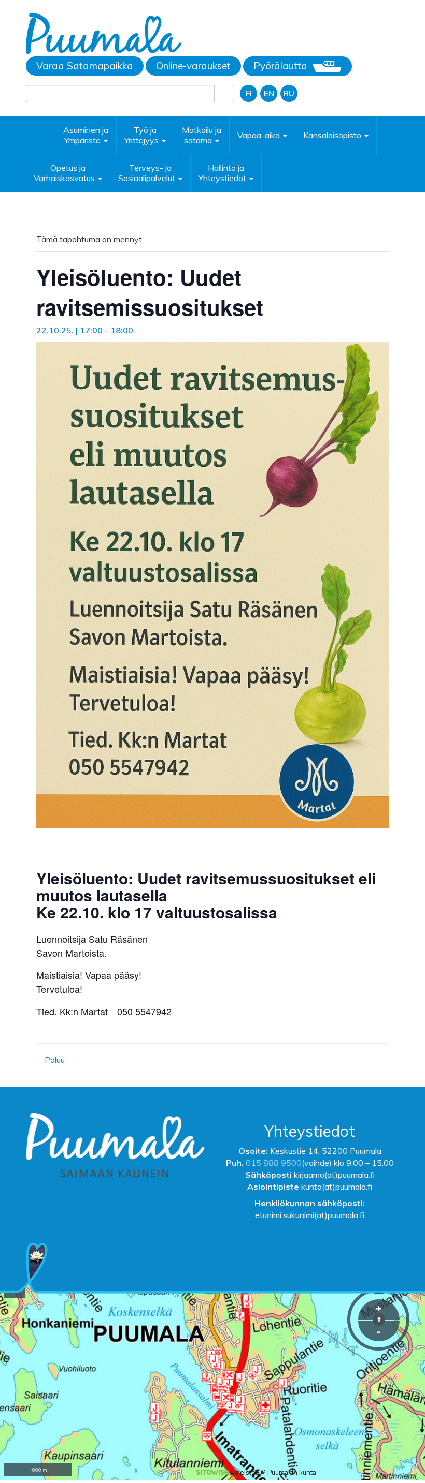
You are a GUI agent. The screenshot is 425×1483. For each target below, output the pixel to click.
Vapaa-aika (259, 135)
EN (269, 93)
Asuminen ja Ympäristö (85, 135)
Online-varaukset (193, 66)
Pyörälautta (280, 66)
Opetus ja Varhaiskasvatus (65, 172)
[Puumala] (103, 32)
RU (289, 93)
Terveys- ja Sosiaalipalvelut (147, 172)
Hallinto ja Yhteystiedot (223, 172)
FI (249, 93)
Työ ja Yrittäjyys (142, 135)
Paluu (53, 1060)
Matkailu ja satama (201, 135)
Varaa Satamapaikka (84, 66)
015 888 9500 (274, 1163)
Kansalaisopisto (333, 135)
